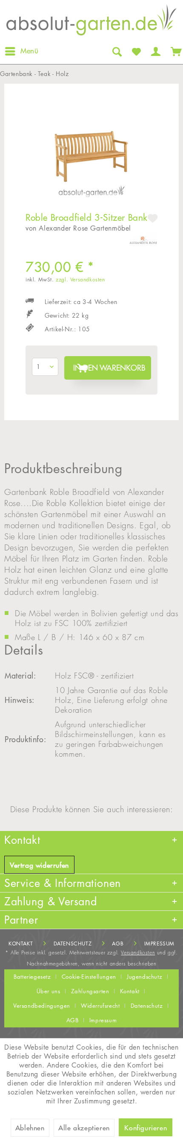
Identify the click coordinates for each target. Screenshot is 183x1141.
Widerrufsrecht (100, 1005)
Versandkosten (138, 952)
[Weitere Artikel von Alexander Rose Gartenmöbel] (143, 240)
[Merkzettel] (135, 51)
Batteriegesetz (32, 976)
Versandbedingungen (41, 1005)
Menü (29, 51)
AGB (117, 943)
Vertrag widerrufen (39, 865)
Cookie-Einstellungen (89, 976)
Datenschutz (73, 943)
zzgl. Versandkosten (80, 279)
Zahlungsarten (90, 991)
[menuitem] (21, 51)
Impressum (159, 943)
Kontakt (21, 943)
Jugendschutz (144, 976)
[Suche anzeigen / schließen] (116, 51)
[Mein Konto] (154, 51)
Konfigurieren (145, 1127)
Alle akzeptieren (84, 1127)
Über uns (48, 991)
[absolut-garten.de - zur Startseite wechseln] (91, 22)
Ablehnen (30, 1127)
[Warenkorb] (174, 51)
